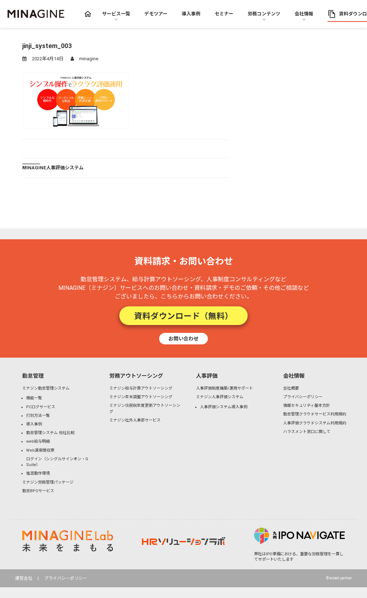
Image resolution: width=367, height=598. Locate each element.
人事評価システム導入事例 (223, 407)
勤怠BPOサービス (38, 491)
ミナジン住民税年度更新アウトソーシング (144, 408)
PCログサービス (40, 407)
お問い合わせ (183, 338)
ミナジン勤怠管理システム (46, 388)
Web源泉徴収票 (40, 450)
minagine (88, 58)
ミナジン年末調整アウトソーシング (140, 397)
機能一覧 (34, 398)
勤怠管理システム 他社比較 (50, 432)
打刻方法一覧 (38, 415)
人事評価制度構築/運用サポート (224, 388)
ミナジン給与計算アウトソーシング (140, 388)
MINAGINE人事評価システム (53, 167)
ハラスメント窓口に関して (306, 431)
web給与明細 (38, 441)
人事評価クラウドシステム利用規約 (314, 423)
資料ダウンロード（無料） (183, 315)
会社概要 (291, 388)
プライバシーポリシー (303, 397)
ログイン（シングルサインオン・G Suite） (57, 462)
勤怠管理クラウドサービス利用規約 (314, 414)
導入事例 (34, 424)
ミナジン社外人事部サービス (135, 420)
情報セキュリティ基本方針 (306, 405)
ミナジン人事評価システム (219, 397)
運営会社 (23, 578)
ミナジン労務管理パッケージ (47, 482)
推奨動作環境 (38, 473)
